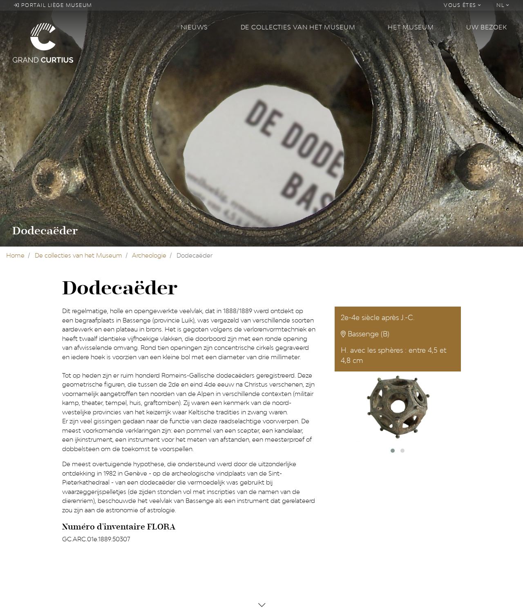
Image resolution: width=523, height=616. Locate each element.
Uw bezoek (486, 27)
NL (501, 5)
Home (15, 255)
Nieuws (194, 27)
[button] (393, 451)
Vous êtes (461, 5)
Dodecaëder (45, 230)
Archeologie (149, 255)
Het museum (411, 27)
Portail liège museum (55, 5)
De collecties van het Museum (298, 27)
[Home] (91, 42)
